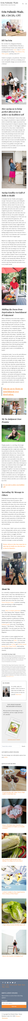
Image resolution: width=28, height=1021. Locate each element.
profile (5, 757)
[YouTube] (12, 982)
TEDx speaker (5, 53)
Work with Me (13, 985)
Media (19, 985)
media (14, 49)
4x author (22, 49)
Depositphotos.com (9, 676)
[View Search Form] (23, 4)
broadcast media (6, 624)
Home (3, 985)
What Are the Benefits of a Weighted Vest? (12, 956)
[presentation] (14, 778)
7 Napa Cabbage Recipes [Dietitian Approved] (13, 925)
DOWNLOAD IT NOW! (14, 739)
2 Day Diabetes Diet (19, 51)
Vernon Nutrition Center (8, 602)
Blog (3, 986)
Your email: (4, 1001)
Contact (7, 986)
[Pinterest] (8, 982)
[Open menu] (26, 4)
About (7, 985)
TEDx (15, 640)
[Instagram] (5, 982)
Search (23, 746)
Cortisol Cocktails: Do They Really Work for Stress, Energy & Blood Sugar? (13, 892)
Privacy (18, 1016)
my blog (13, 644)
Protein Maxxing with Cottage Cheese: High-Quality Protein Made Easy (13, 793)
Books (23, 985)
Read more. (19, 694)
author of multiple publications (12, 610)
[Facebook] (3, 982)
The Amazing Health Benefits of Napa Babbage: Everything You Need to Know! (12, 860)
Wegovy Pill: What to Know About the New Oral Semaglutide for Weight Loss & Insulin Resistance (13, 826)
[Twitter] (10, 982)
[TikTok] (15, 982)
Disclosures (5, 1018)
